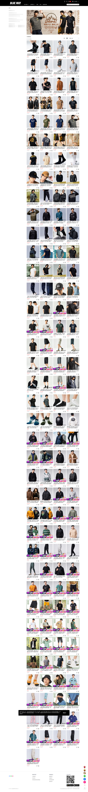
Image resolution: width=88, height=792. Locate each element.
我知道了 (64, 712)
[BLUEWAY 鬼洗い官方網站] (15, 3)
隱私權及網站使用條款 (30, 712)
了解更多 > (21, 713)
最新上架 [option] (71, 38)
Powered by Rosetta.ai (53, 63)
